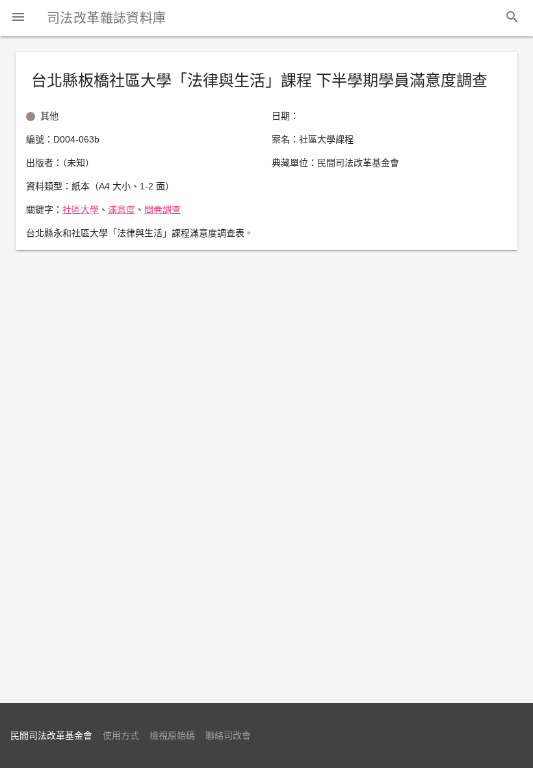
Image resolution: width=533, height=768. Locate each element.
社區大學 (80, 209)
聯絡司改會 (228, 735)
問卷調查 (162, 209)
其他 (49, 116)
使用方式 (121, 735)
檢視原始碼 (172, 735)
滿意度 (121, 209)
